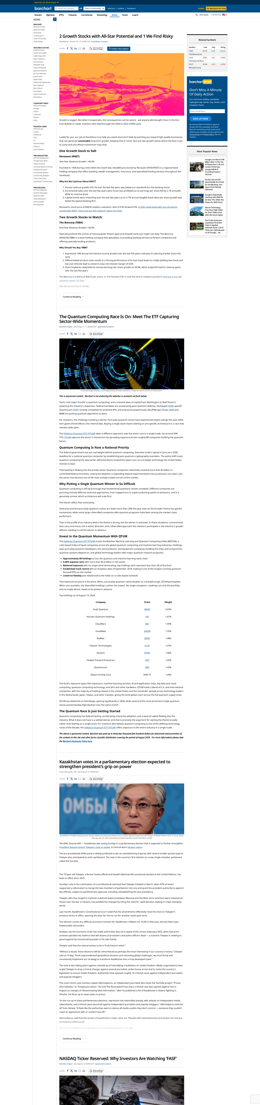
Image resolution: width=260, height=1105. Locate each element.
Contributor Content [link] (99, 41)
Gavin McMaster (39, 67)
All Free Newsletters (41, 158)
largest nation (135, 847)
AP (75, 772)
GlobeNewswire (39, 198)
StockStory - (64, 41)
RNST (191, 64)
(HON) (171, 405)
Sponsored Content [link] (106, 326)
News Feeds (38, 41)
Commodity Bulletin (41, 175)
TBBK (191, 51)
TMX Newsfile (38, 201)
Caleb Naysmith (39, 56)
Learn (135, 14)
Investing (102, 14)
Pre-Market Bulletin (40, 172)
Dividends (37, 134)
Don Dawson (38, 62)
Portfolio (121, 8)
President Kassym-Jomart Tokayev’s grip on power (84, 847)
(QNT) (76, 409)
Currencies (86, 14)
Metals (36, 117)
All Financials (38, 129)
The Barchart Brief (40, 161)
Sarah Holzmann (39, 94)
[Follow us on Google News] (95, 48)
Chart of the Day (39, 38)
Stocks (38, 14)
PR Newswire (38, 204)
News (115, 14)
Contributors (38, 35)
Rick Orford (37, 88)
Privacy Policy (209, 134)
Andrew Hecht (39, 50)
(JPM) (171, 409)
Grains (35, 111)
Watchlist (111, 8)
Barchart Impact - (66, 326)
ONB (191, 57)
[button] (224, 15)
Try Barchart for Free (216, 8)
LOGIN (201, 8)
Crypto (36, 132)
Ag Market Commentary (42, 181)
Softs (35, 120)
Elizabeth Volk (38, 64)
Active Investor (39, 164)
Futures (73, 14)
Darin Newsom (39, 59)
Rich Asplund (38, 85)
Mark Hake (37, 79)
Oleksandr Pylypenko (41, 82)
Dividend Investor (40, 169)
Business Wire (38, 196)
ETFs (61, 14)
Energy (36, 108)
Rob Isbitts (37, 91)
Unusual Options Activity (43, 167)
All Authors (37, 97)
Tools (125, 14)
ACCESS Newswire (40, 193)
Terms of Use (194, 134)
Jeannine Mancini (40, 70)
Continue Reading (72, 296)
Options (50, 14)
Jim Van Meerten (39, 73)
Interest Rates (38, 143)
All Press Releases (40, 190)
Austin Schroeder (40, 53)
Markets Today (39, 26)
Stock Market (38, 149)
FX (34, 140)
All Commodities (39, 105)
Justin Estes (37, 76)
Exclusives (37, 32)
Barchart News (39, 29)
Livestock (37, 114)
